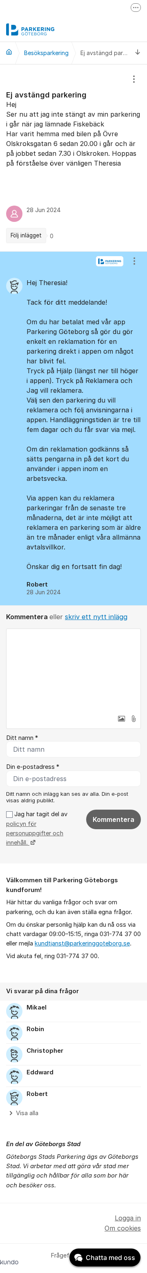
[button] (121, 719)
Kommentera (113, 819)
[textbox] (73, 670)
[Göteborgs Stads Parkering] (9, 51)
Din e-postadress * (32, 766)
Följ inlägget (26, 235)
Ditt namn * (22, 738)
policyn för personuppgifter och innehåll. (34, 833)
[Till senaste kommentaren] (138, 53)
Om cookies (123, 1228)
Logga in (128, 1218)
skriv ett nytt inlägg (96, 617)
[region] (73, 157)
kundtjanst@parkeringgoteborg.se (82, 943)
